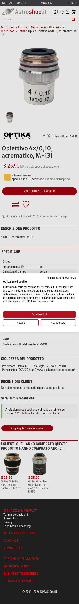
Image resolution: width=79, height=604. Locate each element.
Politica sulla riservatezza (61, 277)
